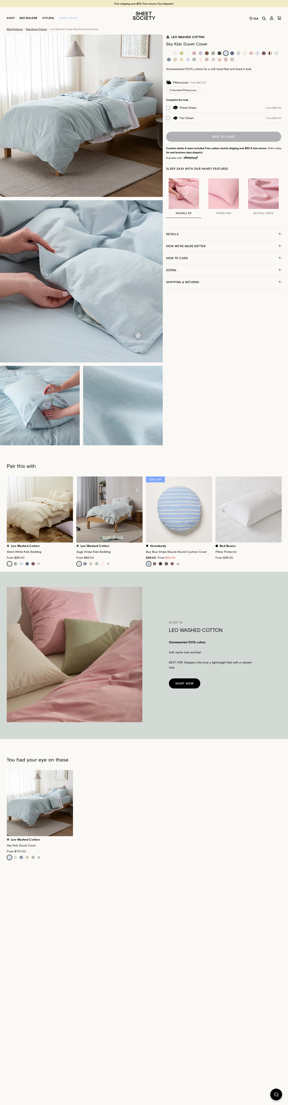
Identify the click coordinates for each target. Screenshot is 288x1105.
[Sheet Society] (144, 15)
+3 (177, 563)
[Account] (271, 18)
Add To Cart (223, 136)
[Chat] (276, 1095)
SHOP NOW (184, 683)
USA (255, 18)
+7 (38, 563)
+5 (38, 857)
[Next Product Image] (284, 511)
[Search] (264, 18)
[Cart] (279, 18)
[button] (223, 234)
